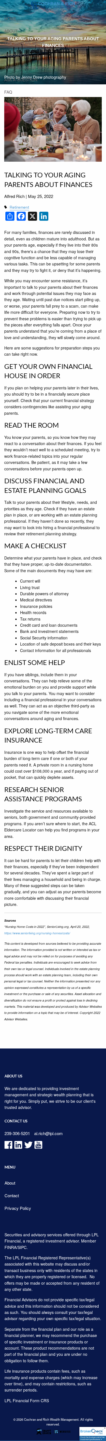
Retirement (19, 207)
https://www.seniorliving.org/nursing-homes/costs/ (37, 933)
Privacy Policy (18, 1208)
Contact (12, 1195)
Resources (16, 55)
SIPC (22, 1247)
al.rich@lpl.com (48, 1133)
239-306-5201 (17, 1133)
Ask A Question (20, 79)
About (11, 31)
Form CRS (39, 1400)
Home (10, 18)
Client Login (18, 104)
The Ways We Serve (24, 43)
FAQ (8, 92)
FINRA (10, 1247)
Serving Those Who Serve (32, 67)
